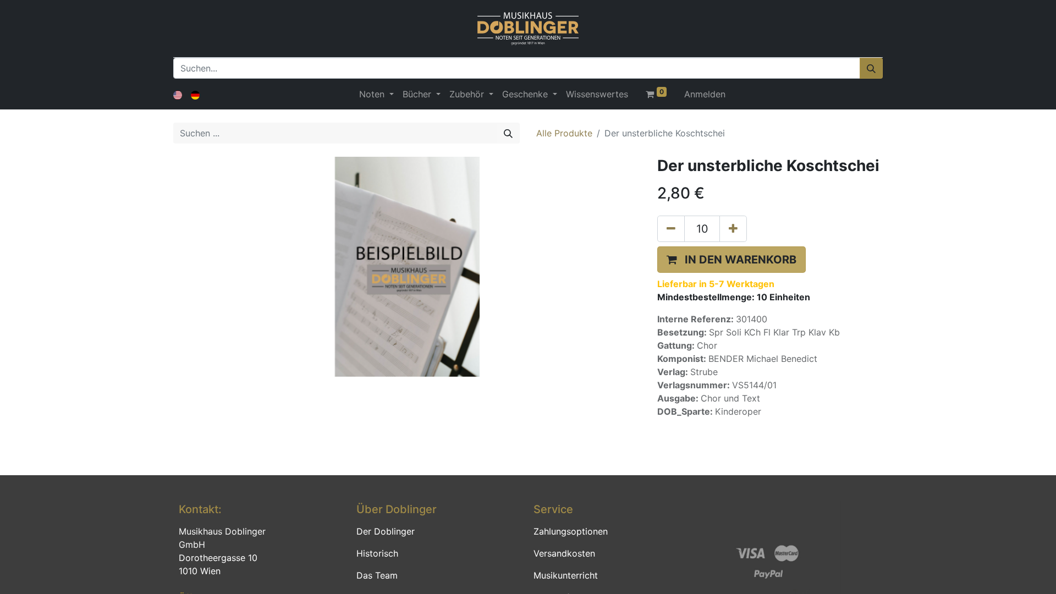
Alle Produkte (564, 133)
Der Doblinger (385, 531)
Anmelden (704, 94)
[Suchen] (871, 68)
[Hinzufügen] (733, 229)
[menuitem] (597, 94)
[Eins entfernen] (671, 229)
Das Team (377, 575)
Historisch (377, 553)
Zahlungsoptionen (571, 531)
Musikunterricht (566, 575)
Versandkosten (564, 553)
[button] (731, 259)
